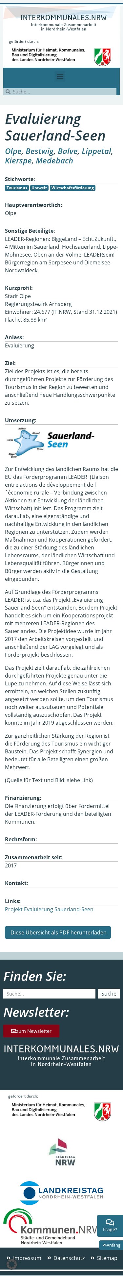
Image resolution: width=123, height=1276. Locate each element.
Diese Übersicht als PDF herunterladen (58, 932)
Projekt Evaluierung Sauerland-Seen (49, 909)
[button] (59, 76)
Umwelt (39, 188)
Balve (68, 150)
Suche (108, 993)
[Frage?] (110, 1222)
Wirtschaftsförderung (72, 188)
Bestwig (40, 150)
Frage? (110, 1229)
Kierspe (18, 160)
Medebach (54, 160)
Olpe (13, 150)
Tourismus (17, 188)
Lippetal (96, 150)
